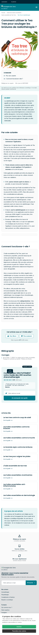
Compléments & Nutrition (8, 597)
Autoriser (19, 626)
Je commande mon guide (19, 398)
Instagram (4, 612)
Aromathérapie (5, 592)
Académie (13, 1)
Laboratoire (4, 1)
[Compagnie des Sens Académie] (11, 7)
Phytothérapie (5, 594)
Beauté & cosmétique (7, 599)
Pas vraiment (27, 336)
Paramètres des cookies (19, 631)
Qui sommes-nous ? (6, 607)
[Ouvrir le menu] (36, 7)
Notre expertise (5, 610)
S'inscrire (30, 582)
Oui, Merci (13, 336)
